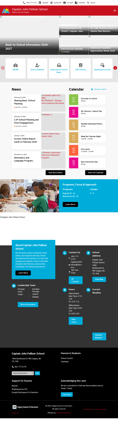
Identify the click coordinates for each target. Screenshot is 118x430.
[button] (115, 68)
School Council (67, 358)
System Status (100, 409)
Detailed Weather (98, 336)
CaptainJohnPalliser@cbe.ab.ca (76, 265)
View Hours (74, 320)
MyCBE (15, 386)
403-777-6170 (75, 257)
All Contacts (75, 280)
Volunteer (65, 362)
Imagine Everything (63, 413)
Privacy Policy (88, 409)
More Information (28, 304)
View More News (55, 173)
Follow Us (15, 413)
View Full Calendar (95, 173)
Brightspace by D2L (20, 389)
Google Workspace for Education (25, 392)
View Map (99, 279)
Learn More (70, 204)
